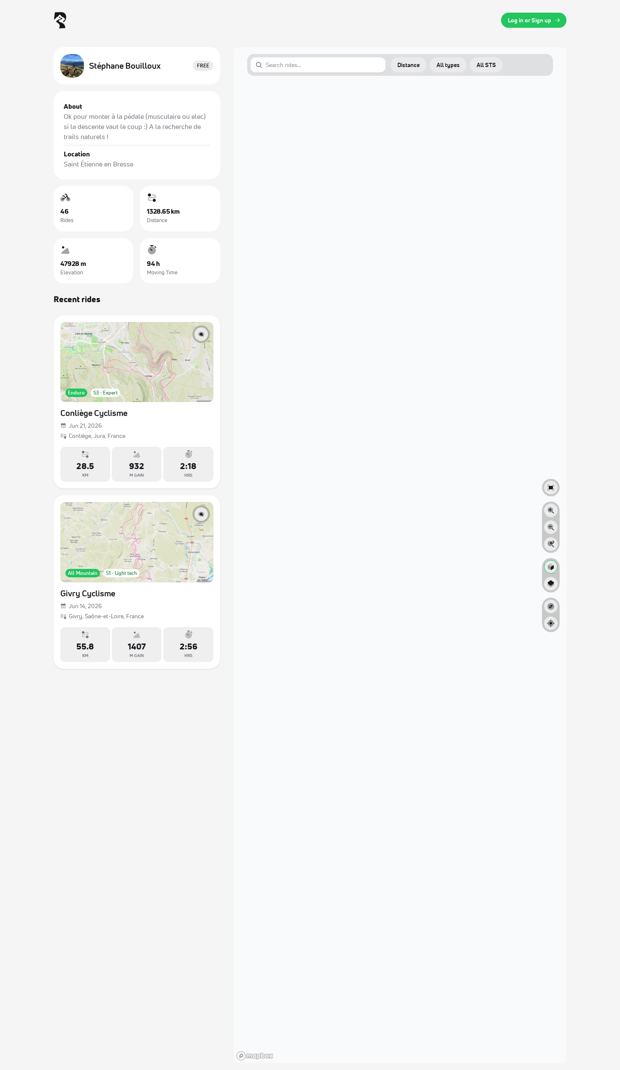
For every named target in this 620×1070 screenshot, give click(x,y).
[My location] (551, 623)
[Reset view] (551, 544)
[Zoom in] (551, 510)
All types (448, 65)
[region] (400, 555)
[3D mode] (551, 567)
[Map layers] (551, 583)
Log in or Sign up (529, 20)
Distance (408, 65)
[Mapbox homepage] (254, 1056)
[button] (408, 64)
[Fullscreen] (551, 487)
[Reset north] (551, 606)
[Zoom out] (551, 527)
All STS (486, 65)
